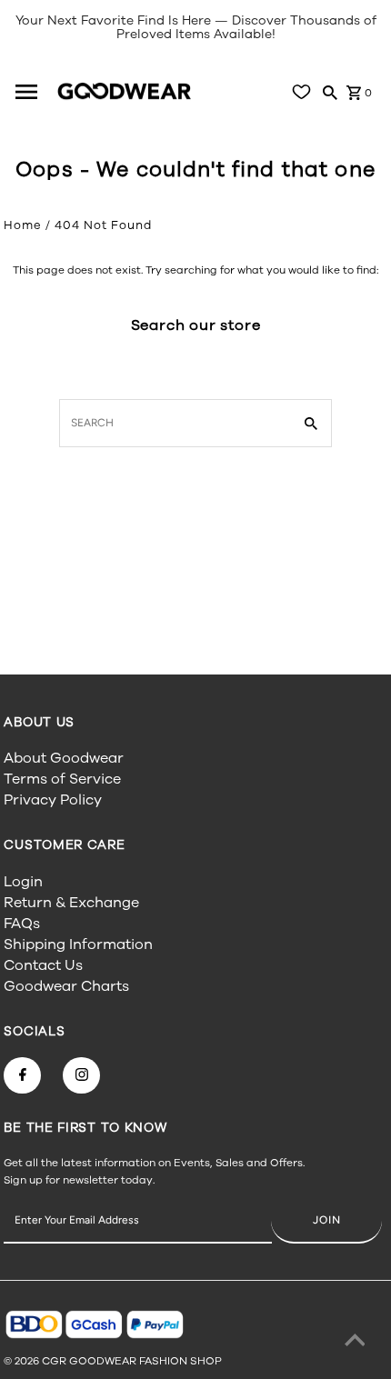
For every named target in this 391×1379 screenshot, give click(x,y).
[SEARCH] (330, 92)
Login (23, 882)
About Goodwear (64, 758)
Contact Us (43, 965)
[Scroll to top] (354, 1342)
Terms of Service (62, 779)
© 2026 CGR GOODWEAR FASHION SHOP (113, 1361)
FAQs (22, 924)
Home (23, 225)
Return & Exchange (71, 903)
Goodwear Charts (66, 986)
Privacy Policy (53, 800)
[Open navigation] (33, 92)
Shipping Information (78, 944)
